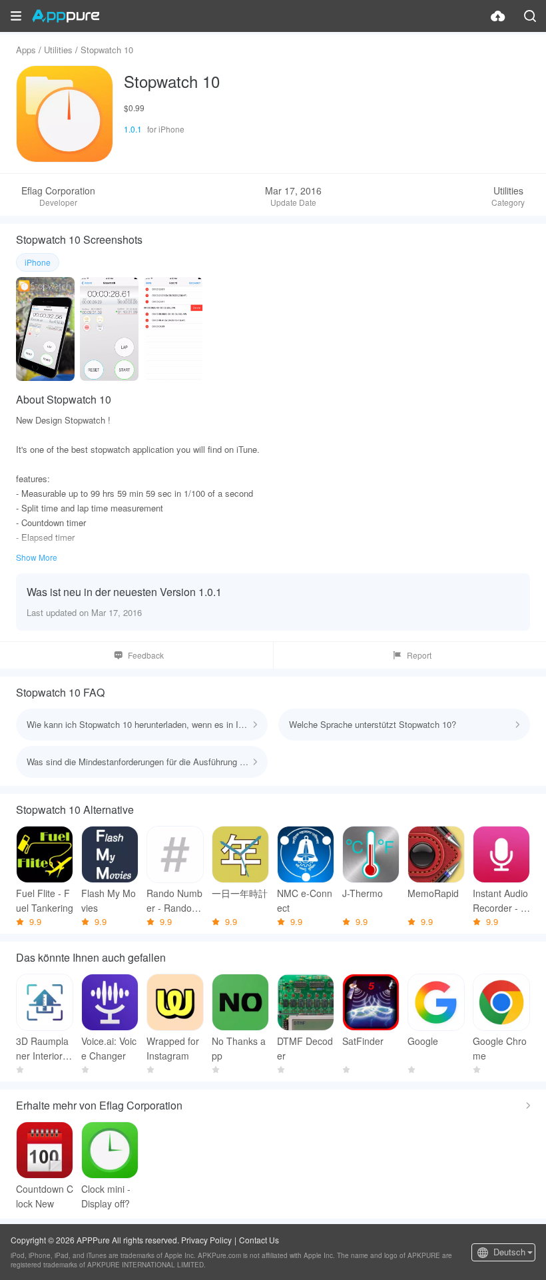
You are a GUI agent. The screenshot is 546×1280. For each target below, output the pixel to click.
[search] (530, 16)
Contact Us (259, 1239)
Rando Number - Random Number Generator (174, 900)
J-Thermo (362, 893)
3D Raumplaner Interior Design (44, 1048)
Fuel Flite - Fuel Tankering (44, 900)
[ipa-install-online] (498, 16)
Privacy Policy (206, 1239)
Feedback (146, 655)
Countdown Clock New (44, 1196)
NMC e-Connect (304, 900)
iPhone (38, 262)
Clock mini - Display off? (106, 1196)
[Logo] (65, 16)
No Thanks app (239, 1048)
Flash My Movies (108, 900)
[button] (16, 16)
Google (423, 1041)
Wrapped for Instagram (172, 1048)
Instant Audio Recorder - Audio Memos (500, 900)
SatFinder (363, 1041)
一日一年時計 (240, 893)
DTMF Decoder (305, 1048)
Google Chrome (500, 1048)
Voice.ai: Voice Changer (108, 1048)
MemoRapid (433, 893)
